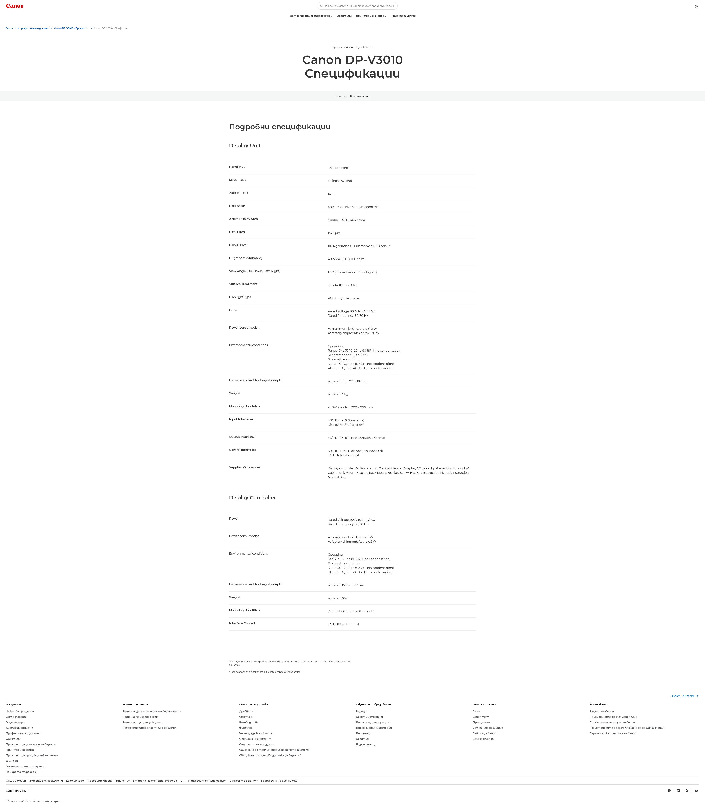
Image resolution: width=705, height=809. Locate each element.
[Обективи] (353, 16)
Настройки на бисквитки (279, 780)
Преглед (341, 95)
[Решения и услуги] (417, 16)
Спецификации (360, 95)
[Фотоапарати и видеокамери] (333, 16)
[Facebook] (669, 790)
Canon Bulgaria (16, 790)
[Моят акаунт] (696, 7)
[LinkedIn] (678, 790)
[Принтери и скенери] (387, 16)
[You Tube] (696, 790)
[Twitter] (687, 790)
